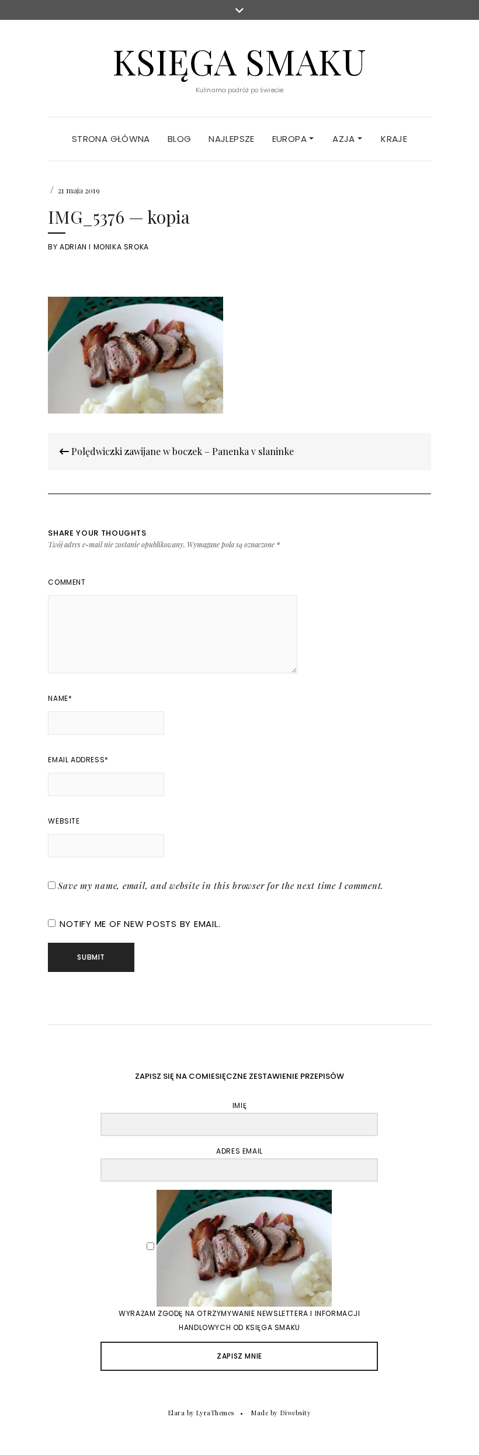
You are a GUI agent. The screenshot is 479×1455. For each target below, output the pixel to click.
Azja (344, 139)
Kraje (394, 139)
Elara (176, 1412)
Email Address (78, 760)
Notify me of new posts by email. (140, 924)
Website (63, 821)
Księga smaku (239, 60)
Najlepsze (231, 139)
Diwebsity (295, 1412)
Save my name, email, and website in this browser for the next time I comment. (221, 885)
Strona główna (111, 139)
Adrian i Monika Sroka (104, 247)
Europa (291, 139)
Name (60, 698)
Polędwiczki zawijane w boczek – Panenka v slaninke (181, 451)
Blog (180, 139)
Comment (66, 582)
